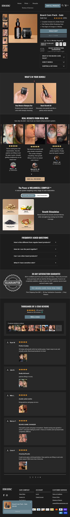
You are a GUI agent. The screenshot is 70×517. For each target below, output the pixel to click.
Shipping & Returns (57, 500)
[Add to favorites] (10, 503)
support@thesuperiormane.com (60, 503)
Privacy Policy (56, 497)
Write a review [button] (35, 317)
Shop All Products (52, 5)
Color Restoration (42, 195)
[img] (23, 342)
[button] (27, 3)
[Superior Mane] (6, 6)
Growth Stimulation (28, 195)
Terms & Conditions (57, 494)
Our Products (22, 500)
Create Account (39, 497)
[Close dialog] (30, 502)
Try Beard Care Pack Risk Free (46, 288)
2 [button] (32, 477)
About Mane (22, 494)
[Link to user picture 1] (23, 357)
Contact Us (22, 497)
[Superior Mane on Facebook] (4, 495)
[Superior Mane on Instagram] (7, 495)
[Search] (63, 5)
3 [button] (35, 477)
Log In (37, 494)
